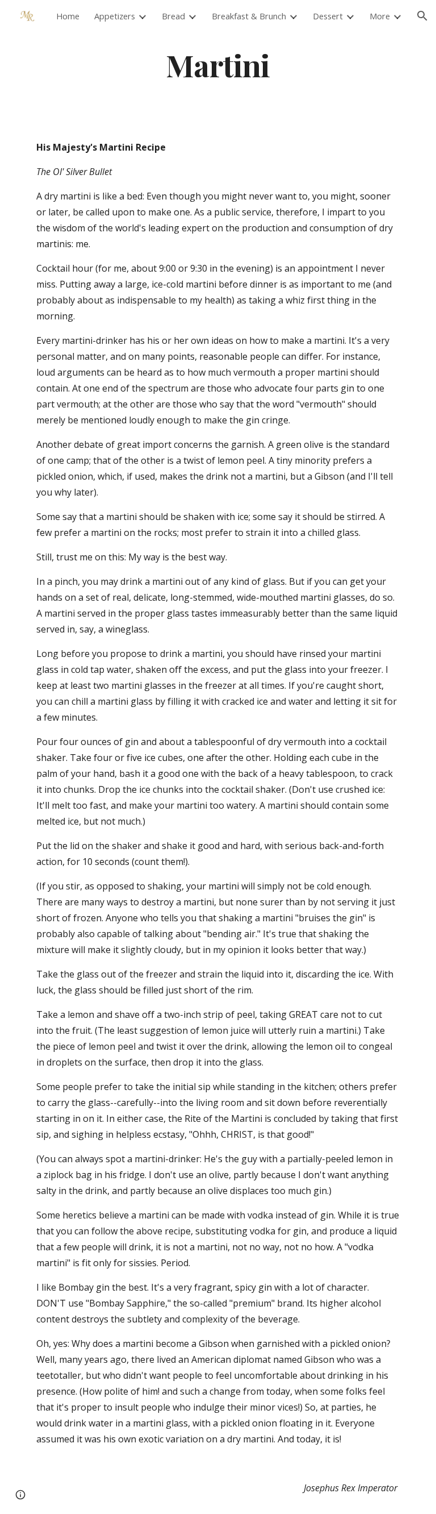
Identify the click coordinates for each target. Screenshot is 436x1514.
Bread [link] (173, 16)
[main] (217, 64)
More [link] (380, 16)
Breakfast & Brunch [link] (249, 16)
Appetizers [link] (114, 16)
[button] (422, 16)
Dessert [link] (328, 16)
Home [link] (67, 16)
